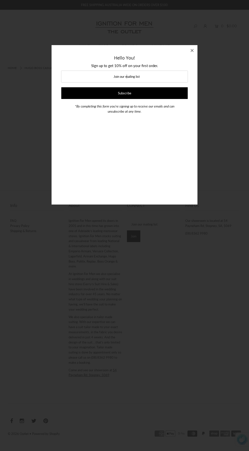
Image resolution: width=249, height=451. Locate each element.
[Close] (192, 50)
